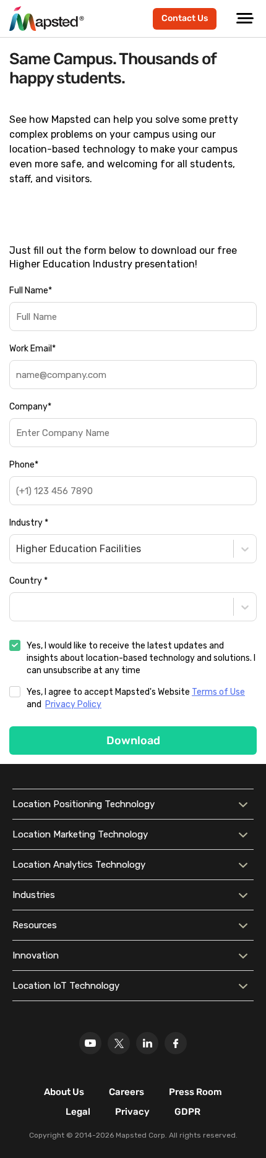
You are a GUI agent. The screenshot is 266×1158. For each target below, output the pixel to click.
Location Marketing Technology (80, 834)
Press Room (195, 1091)
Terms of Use (218, 692)
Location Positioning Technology (83, 804)
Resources (34, 925)
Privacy (132, 1111)
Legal (78, 1111)
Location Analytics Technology (78, 864)
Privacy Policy (73, 704)
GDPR (187, 1111)
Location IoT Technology (65, 985)
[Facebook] (176, 1043)
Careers (126, 1091)
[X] (119, 1043)
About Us (64, 1091)
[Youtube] (90, 1043)
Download (133, 740)
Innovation (35, 955)
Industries (33, 894)
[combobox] (17, 549)
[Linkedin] (147, 1043)
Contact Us (184, 18)
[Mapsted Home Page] (46, 18)
